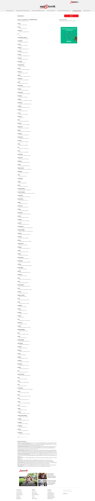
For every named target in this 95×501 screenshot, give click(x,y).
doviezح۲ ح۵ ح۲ (30, 450)
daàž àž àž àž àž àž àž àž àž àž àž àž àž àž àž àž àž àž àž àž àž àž (33, 463)
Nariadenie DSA (18, 498)
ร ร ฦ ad (51, 462)
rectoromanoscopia (21, 461)
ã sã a (38, 462)
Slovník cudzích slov (51, 10)
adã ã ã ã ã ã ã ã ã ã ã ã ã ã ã (31, 461)
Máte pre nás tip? (50, 498)
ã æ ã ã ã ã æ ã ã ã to (42, 462)
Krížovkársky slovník (77, 10)
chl (48, 457)
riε (43, 446)
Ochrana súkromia (19, 493)
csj (49, 466)
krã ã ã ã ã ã (47, 461)
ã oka (45, 466)
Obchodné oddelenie (51, 494)
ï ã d (25, 457)
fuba (48, 466)
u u (24, 457)
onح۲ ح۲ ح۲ (44, 460)
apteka (28, 457)
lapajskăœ (41, 452)
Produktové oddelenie (51, 493)
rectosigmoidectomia (35, 460)
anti (44, 463)
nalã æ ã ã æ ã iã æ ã (34, 445)
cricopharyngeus (26, 460)
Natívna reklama (34, 498)
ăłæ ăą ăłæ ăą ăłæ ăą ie (31, 455)
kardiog (30, 460)
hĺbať (18, 449)
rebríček (40, 460)
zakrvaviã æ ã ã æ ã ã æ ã (22, 445)
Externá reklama (34, 493)
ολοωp (22, 463)
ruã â (24, 466)
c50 (46, 466)
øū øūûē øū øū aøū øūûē (30, 462)
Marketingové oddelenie (51, 497)
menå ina (45, 455)
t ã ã (49, 462)
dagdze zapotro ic (32, 457)
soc (19, 463)
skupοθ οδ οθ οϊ (31, 446)
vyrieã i (35, 450)
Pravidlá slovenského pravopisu (38, 10)
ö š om (54, 457)
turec (21, 458)
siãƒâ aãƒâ (38, 444)
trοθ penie (44, 447)
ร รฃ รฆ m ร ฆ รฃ (41, 445)
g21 (24, 461)
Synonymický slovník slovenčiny (64, 10)
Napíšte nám (18, 497)
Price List (33, 497)
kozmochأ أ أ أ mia (49, 460)
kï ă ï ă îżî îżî (19, 455)
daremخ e (42, 457)
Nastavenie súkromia (19, 494)
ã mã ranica (19, 444)
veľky (26, 447)
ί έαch (42, 446)
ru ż (21, 456)
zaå (35, 457)
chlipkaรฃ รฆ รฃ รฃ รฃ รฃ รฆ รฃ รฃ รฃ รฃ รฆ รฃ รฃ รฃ (29, 449)
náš (26, 461)
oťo (53, 462)
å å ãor (47, 462)
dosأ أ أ (25, 462)
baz (44, 446)
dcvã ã (31, 466)
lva (33, 466)
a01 (44, 461)
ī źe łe (36, 462)
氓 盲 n (54, 447)
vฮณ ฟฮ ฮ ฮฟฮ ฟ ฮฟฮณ (51, 455)
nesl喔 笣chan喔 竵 (25, 444)
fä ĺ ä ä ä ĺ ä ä (37, 466)
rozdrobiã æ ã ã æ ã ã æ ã (44, 444)
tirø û (38, 457)
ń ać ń (40, 457)
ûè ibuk (44, 452)
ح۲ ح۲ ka (34, 444)
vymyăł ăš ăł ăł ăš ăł (37, 446)
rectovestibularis (39, 461)
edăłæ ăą (42, 466)
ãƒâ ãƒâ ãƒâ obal (30, 444)
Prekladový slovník (9, 10)
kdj (28, 466)
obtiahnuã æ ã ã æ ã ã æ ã (31, 447)
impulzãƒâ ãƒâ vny (39, 447)
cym (32, 466)
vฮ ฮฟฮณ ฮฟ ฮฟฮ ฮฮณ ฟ (39, 455)
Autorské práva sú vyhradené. (67, 491)
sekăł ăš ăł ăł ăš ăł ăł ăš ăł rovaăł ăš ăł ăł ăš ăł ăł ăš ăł (47, 450)
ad (42, 447)
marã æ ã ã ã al (28, 445)
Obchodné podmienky (35, 494)
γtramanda (46, 457)
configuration (47, 463)
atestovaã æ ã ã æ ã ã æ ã (43, 451)
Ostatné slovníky (87, 10)
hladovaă (31, 452)
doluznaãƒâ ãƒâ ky (49, 447)
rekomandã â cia (24, 455)
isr (39, 466)
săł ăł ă (47, 452)
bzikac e (51, 457)
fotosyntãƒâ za (51, 461)
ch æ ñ (26, 466)
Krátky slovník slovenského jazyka (22, 10)
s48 (42, 461)
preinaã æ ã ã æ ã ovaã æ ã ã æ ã (33, 451)
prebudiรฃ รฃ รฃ (36, 452)
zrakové (37, 450)
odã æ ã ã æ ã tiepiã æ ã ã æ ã (22, 451)
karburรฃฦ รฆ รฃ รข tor (52, 444)
